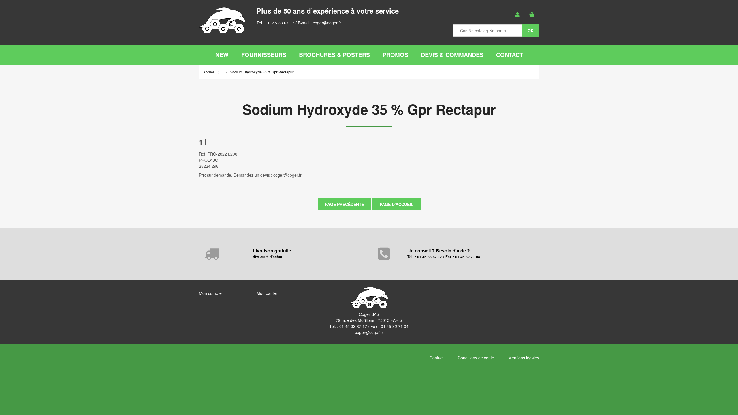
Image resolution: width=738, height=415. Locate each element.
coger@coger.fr (327, 23)
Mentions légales (523, 358)
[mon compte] (517, 14)
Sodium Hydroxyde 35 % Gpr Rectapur (369, 109)
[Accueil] (222, 20)
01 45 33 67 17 (280, 23)
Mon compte (210, 293)
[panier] (532, 14)
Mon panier (267, 293)
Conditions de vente (476, 358)
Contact (437, 358)
